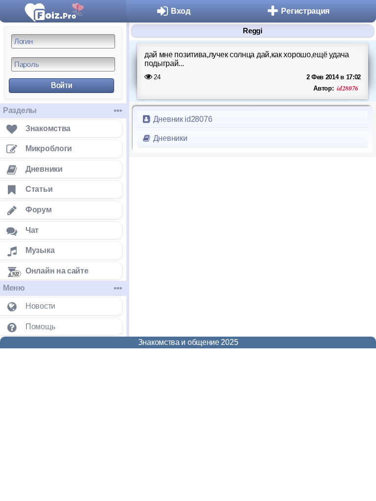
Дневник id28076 (181, 119)
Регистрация (305, 11)
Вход (180, 11)
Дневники (169, 138)
